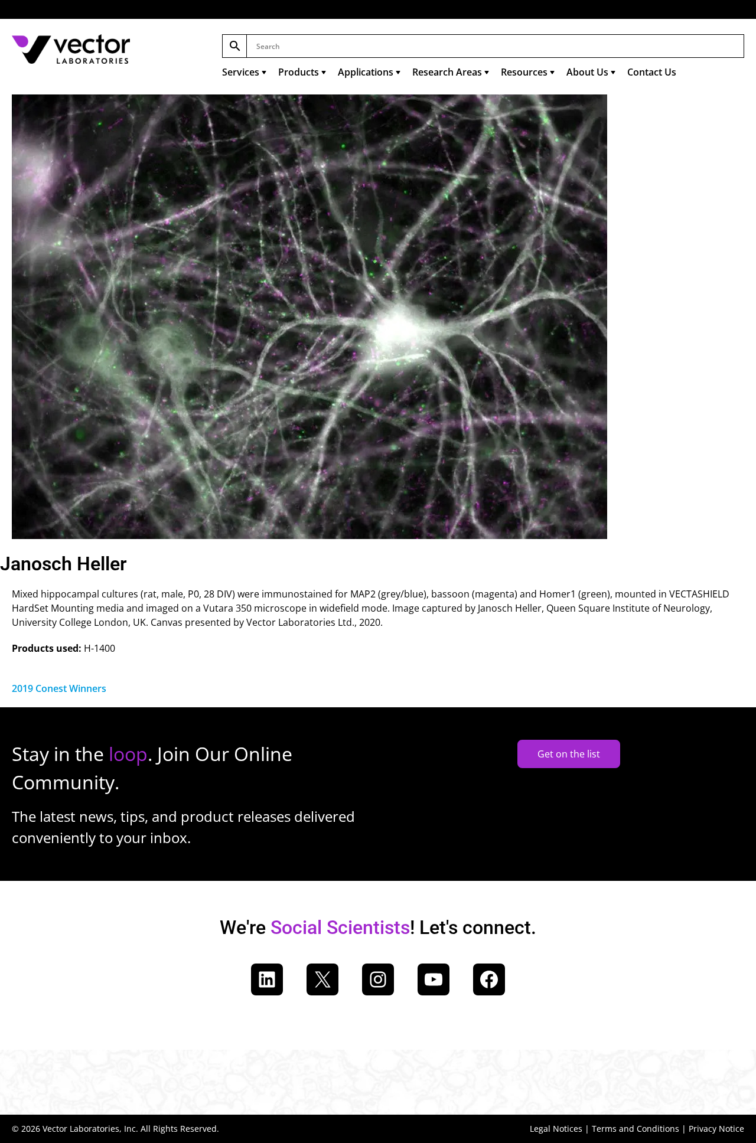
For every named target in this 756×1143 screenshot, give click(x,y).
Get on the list (568, 753)
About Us (587, 72)
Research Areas (447, 72)
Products (298, 72)
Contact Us (651, 72)
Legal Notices (556, 1128)
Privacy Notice (716, 1128)
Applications (365, 72)
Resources (524, 72)
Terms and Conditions (635, 1128)
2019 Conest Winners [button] (59, 688)
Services (240, 72)
